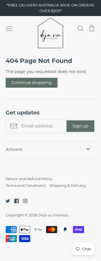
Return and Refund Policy (29, 178)
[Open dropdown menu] (88, 149)
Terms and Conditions (25, 185)
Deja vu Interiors (53, 215)
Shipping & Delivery (67, 185)
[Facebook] (14, 200)
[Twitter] (5, 200)
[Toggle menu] (9, 28)
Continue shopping (32, 82)
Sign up (80, 126)
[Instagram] (23, 200)
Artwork (14, 149)
